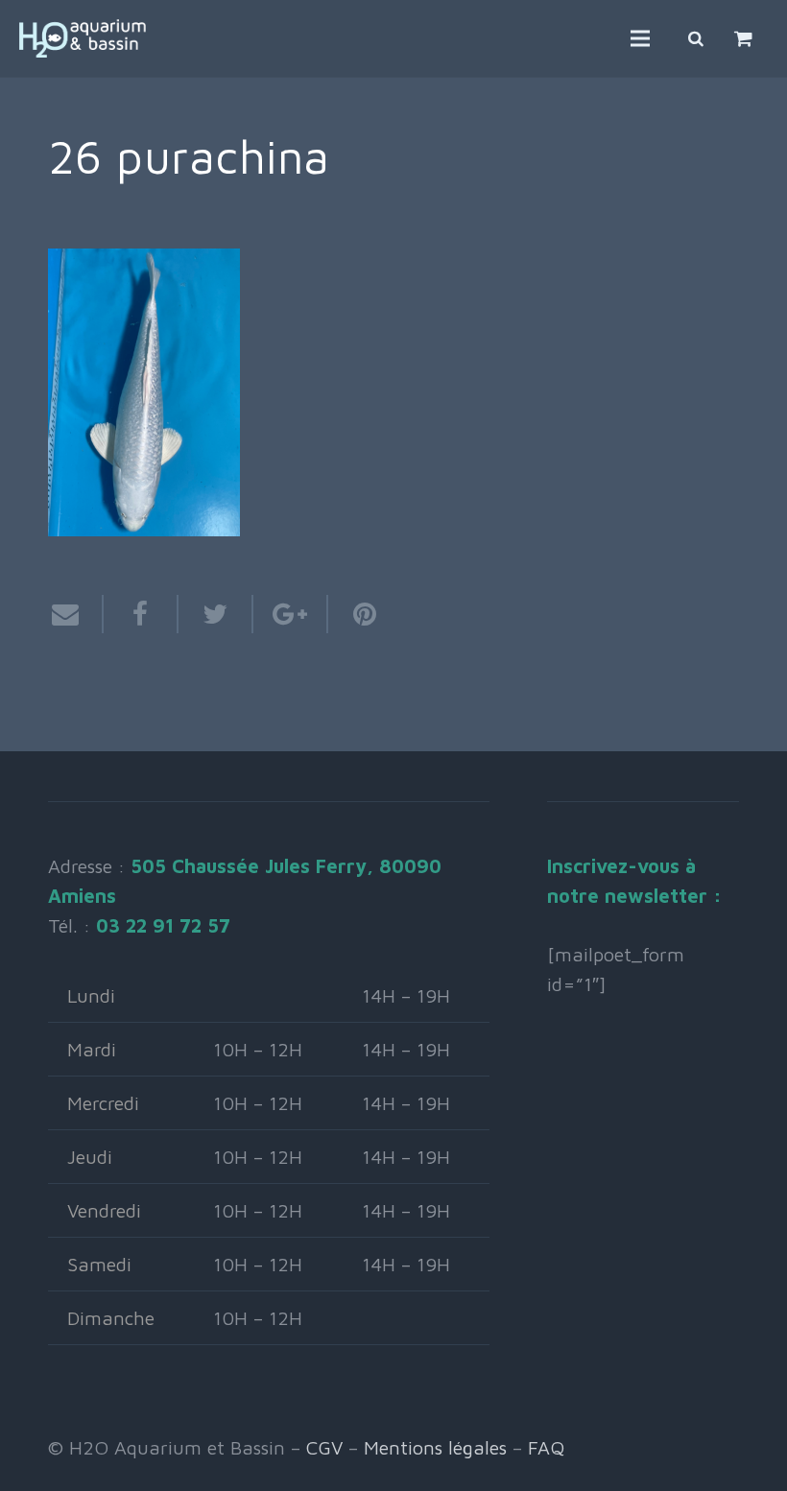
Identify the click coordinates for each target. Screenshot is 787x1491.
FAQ (546, 1447)
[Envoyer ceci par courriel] (76, 614)
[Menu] (640, 38)
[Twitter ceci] (216, 614)
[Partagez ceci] (141, 614)
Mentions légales (435, 1447)
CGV (324, 1447)
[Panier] (743, 38)
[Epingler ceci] (355, 614)
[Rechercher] (696, 38)
